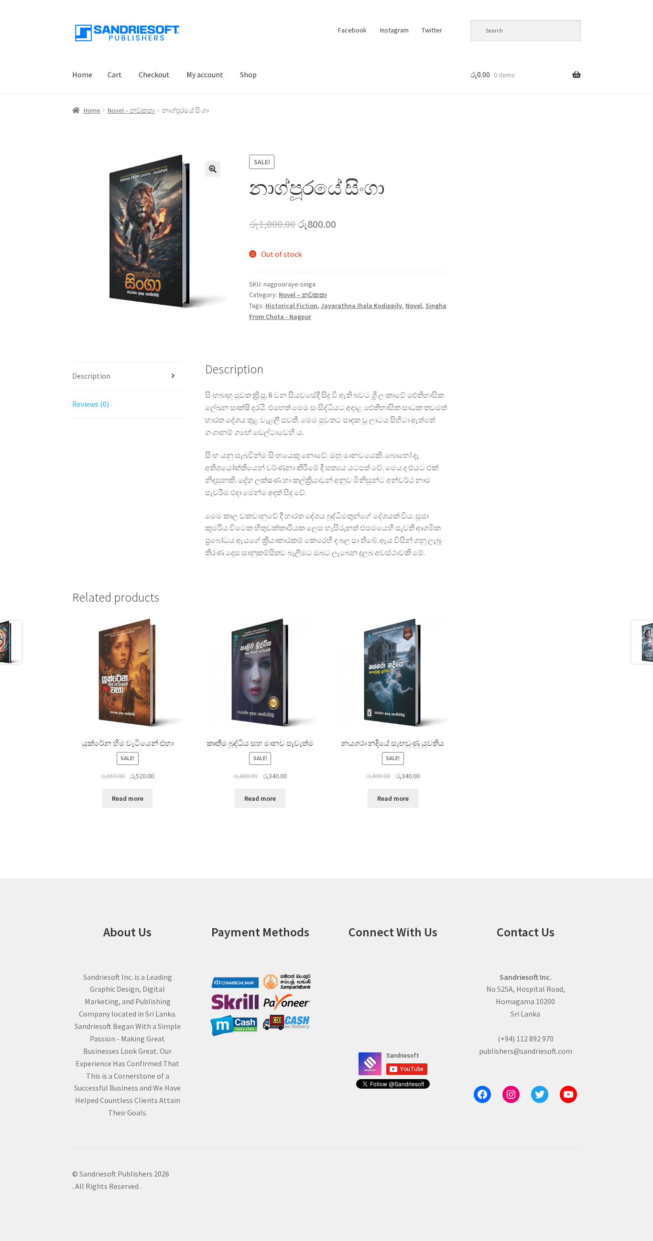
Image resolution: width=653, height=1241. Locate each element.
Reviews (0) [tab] (90, 404)
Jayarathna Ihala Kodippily (361, 305)
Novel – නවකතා (131, 110)
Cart (115, 74)
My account (204, 74)
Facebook (352, 30)
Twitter (432, 30)
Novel (413, 305)
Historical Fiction (291, 305)
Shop (248, 74)
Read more (127, 798)
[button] (212, 169)
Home (82, 74)
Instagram (394, 30)
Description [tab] (91, 376)
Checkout (154, 74)
